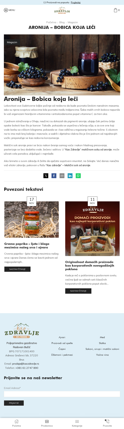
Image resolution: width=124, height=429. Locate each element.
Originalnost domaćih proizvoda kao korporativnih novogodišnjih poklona (89, 265)
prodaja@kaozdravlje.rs (25, 363)
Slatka (102, 343)
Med (102, 337)
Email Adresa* (12, 388)
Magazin (73, 22)
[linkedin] (70, 176)
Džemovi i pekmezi (62, 354)
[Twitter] (46, 176)
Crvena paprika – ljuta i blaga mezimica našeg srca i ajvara (26, 245)
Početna (51, 22)
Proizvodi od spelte (62, 343)
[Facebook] (54, 176)
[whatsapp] (77, 176)
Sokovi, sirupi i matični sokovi (102, 348)
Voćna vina (102, 354)
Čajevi (62, 348)
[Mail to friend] (62, 176)
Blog (62, 22)
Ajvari (62, 337)
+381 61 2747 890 (26, 367)
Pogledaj (81, 2)
